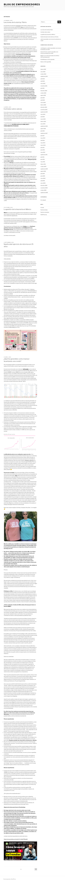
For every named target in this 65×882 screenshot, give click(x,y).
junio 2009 (43, 176)
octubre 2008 (43, 190)
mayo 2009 (43, 178)
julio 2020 (43, 97)
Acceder (42, 207)
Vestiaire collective (29, 460)
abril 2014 (43, 140)
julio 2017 (42, 135)
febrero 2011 (43, 164)
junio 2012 (43, 149)
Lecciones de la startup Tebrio (15, 22)
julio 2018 (42, 130)
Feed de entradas (44, 209)
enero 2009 (43, 183)
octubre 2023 (43, 74)
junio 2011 (43, 159)
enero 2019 (43, 123)
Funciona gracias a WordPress (9, 879)
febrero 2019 (43, 121)
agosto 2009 (43, 171)
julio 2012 (42, 147)
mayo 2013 (43, 142)
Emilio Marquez (44, 59)
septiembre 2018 (44, 126)
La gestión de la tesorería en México (17, 209)
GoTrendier (26, 369)
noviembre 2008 (44, 187)
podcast (18, 25)
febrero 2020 (43, 104)
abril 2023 (43, 78)
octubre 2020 (43, 93)
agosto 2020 (43, 95)
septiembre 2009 (44, 168)
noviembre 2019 (44, 109)
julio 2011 (42, 157)
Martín (42, 55)
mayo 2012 (43, 152)
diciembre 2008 (44, 185)
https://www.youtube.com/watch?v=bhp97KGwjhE (16, 839)
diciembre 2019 (44, 107)
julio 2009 (43, 173)
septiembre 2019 (44, 111)
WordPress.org (44, 214)
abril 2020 (43, 100)
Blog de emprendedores (22, 4)
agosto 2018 (43, 128)
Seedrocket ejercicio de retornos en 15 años (49, 36)
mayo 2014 (43, 138)
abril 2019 (43, 116)
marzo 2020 (43, 102)
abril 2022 (43, 81)
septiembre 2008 (44, 192)
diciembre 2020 (44, 90)
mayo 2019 (43, 114)
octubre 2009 (43, 166)
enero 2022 (43, 83)
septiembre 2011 (44, 154)
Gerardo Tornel (44, 51)
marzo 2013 (43, 145)
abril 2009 (43, 180)
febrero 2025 (43, 69)
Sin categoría (43, 200)
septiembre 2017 (44, 133)
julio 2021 (42, 88)
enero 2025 (43, 71)
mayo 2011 (43, 161)
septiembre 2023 (44, 76)
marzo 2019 (43, 119)
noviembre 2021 (44, 85)
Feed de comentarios (45, 212)
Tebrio (22, 27)
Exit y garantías (51, 59)
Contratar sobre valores (13, 109)
